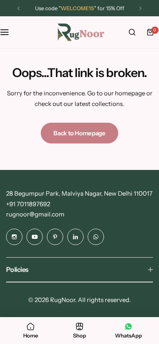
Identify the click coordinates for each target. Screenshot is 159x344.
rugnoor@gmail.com (35, 214)
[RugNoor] (79, 32)
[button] (19, 8)
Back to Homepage (79, 133)
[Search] (132, 32)
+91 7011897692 (28, 204)
